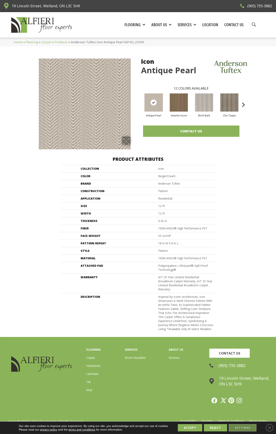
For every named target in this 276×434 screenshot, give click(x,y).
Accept (190, 428)
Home (18, 42)
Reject (215, 428)
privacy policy (48, 429)
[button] (229, 353)
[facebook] (214, 400)
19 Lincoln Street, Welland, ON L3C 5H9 (46, 5)
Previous (139, 98)
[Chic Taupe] (229, 102)
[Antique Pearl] (153, 102)
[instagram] (239, 400)
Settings (242, 428)
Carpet (46, 42)
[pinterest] (231, 400)
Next (243, 98)
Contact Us (191, 131)
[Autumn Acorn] (179, 102)
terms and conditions (81, 429)
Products (61, 42)
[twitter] (223, 400)
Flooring (32, 42)
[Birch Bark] (204, 102)
